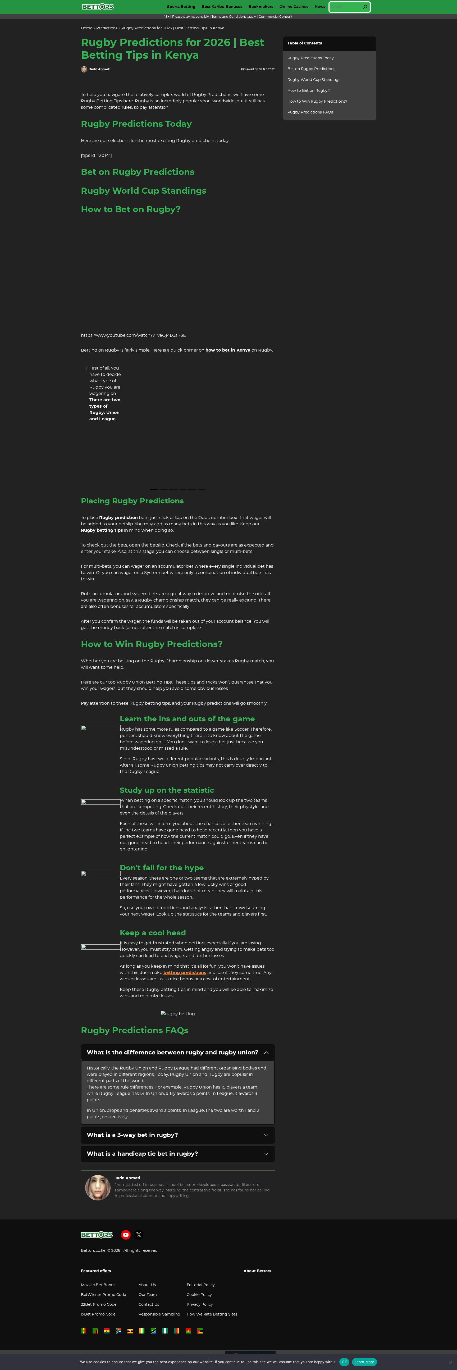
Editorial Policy (201, 1285)
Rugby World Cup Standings (313, 80)
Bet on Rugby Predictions (311, 69)
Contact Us (149, 1305)
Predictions (106, 28)
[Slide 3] (173, 490)
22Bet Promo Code (98, 1305)
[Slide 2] (164, 490)
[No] (450, 1362)
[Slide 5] (192, 490)
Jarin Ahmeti (100, 69)
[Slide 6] (202, 490)
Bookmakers (261, 7)
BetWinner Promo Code (103, 1295)
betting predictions (184, 973)
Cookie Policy (199, 1295)
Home (86, 28)
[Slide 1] (154, 490)
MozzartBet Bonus (98, 1285)
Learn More (364, 1362)
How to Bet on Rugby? (308, 91)
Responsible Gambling (159, 1314)
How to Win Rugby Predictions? (317, 101)
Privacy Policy (200, 1305)
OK (344, 1362)
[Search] (365, 7)
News (320, 7)
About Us (147, 1285)
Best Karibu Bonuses (222, 7)
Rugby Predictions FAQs (310, 112)
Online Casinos (294, 7)
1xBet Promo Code (98, 1314)
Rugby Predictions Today (310, 58)
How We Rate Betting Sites (212, 1314)
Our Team (148, 1295)
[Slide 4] (183, 490)
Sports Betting (181, 7)
